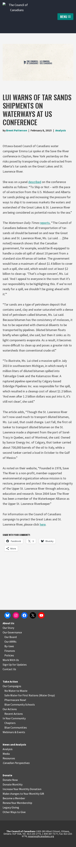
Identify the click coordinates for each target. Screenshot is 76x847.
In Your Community (14, 718)
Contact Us (9, 669)
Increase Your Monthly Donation (22, 789)
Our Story (8, 628)
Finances (9, 650)
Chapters (10, 723)
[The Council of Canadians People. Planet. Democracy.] (17, 16)
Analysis (60, 130)
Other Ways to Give (14, 812)
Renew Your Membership (17, 803)
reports (45, 223)
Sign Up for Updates (15, 664)
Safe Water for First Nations (21, 695)
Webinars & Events (14, 732)
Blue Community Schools (19, 704)
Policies (9, 655)
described (34, 182)
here (43, 524)
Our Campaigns (12, 686)
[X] (33, 615)
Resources (9, 758)
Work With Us (11, 660)
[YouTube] (41, 615)
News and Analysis (14, 744)
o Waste (22, 690)
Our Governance (12, 632)
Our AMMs (10, 641)
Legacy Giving (11, 807)
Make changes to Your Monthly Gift (23, 793)
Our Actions (10, 709)
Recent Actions (13, 713)
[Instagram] (16, 615)
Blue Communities (15, 727)
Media (6, 753)
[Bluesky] (7, 615)
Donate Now (10, 780)
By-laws (9, 646)
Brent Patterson (16, 130)
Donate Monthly (12, 784)
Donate (7, 775)
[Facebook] (24, 615)
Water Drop (47, 695)
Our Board (10, 637)
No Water (10, 690)
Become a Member (14, 798)
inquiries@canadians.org (41, 836)
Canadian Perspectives (16, 763)
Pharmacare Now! (15, 700)
